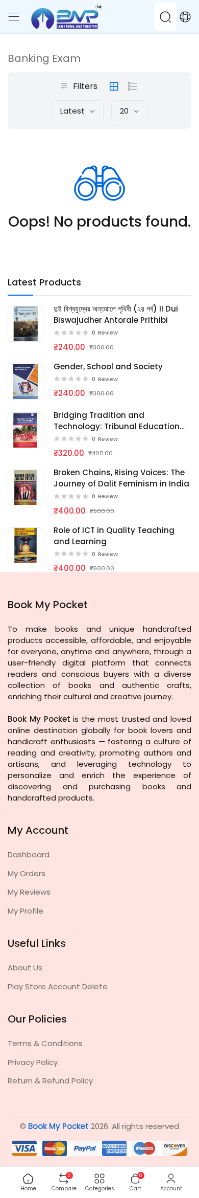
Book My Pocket (58, 1126)
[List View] (133, 86)
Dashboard (28, 854)
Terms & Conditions (45, 1043)
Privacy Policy (33, 1062)
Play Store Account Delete (58, 986)
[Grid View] (114, 86)
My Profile (25, 910)
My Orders (26, 873)
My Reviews (29, 891)
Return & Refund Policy (50, 1080)
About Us (25, 967)
